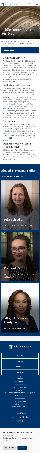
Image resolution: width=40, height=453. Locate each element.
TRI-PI (17, 150)
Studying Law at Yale (12, 41)
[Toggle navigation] (36, 4)
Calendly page (16, 75)
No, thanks (9, 448)
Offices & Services (20, 388)
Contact (20, 361)
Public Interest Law (8, 43)
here (13, 81)
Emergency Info (20, 402)
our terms (6, 441)
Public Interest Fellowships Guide (14, 108)
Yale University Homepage (20, 407)
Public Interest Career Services (24, 43)
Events (20, 379)
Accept (22, 448)
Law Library (20, 390)
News (20, 376)
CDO (10, 138)
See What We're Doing (10, 176)
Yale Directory (20, 404)
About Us (20, 367)
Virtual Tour (20, 372)
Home (3, 41)
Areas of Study (24, 41)
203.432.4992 (20, 421)
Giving (20, 356)
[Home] (9, 4)
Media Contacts (20, 381)
